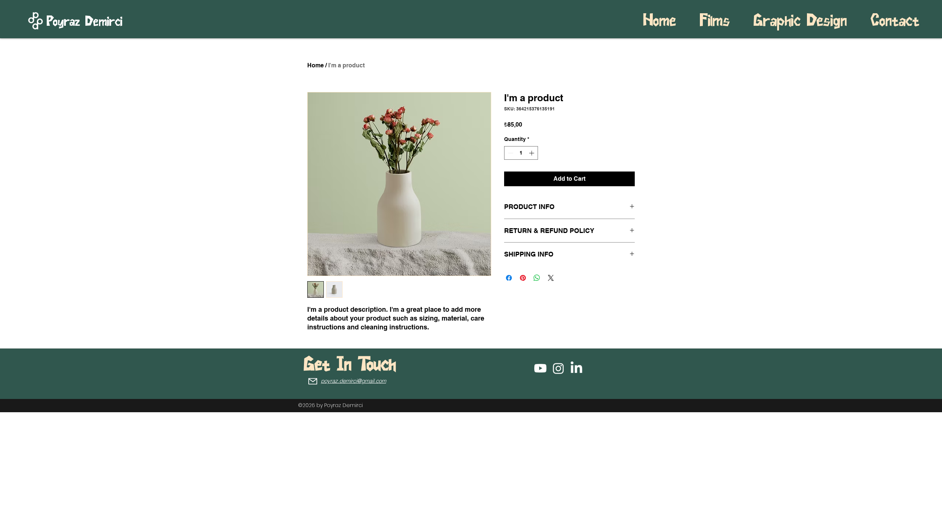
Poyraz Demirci (85, 21)
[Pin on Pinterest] (522, 277)
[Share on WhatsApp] (536, 277)
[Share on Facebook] (508, 277)
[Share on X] (550, 277)
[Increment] (532, 152)
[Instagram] (558, 368)
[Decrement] (509, 152)
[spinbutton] (521, 152)
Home (315, 65)
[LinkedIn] (576, 368)
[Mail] (313, 381)
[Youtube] (540, 368)
